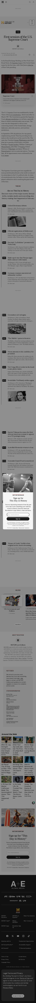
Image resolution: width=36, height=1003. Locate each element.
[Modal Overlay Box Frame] (18, 501)
